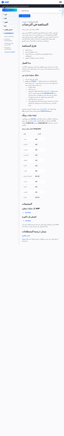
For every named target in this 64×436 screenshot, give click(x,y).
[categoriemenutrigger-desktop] (24, 15)
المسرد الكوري (26, 236)
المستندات (24, 22)
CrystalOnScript (48, 93)
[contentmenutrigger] (40, 11)
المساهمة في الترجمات (9, 52)
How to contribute (9, 36)
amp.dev (33, 119)
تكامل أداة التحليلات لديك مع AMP (8, 44)
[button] (60, 2)
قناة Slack (28, 212)
